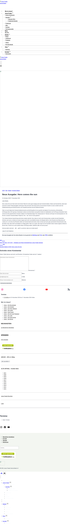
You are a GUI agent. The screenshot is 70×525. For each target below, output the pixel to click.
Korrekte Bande (9, 44)
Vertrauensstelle (9, 29)
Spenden (7, 486)
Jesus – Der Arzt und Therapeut (11, 314)
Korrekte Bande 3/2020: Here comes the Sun (11, 246)
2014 (5, 385)
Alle (6, 190)
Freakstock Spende (12, 21)
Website (24, 280)
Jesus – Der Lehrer (8, 310)
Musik (6, 36)
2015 (5, 383)
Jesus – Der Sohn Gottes (10, 317)
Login (2, 403)
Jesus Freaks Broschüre (7, 396)
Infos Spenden (4, 339)
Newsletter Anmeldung (8, 437)
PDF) (46, 235)
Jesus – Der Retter (8, 319)
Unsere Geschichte (9, 15)
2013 (5, 387)
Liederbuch (8, 38)
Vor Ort (7, 32)
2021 (5, 373)
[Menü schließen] (0, 477)
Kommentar (32, 270)
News (6, 31)
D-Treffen (6, 297)
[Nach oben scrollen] (1, 473)
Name (23, 273)
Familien (7, 27)
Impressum (8, 53)
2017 (5, 380)
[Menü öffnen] (1, 64)
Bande (9, 190)
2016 (5, 381)
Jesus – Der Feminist (9, 307)
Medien (4, 504)
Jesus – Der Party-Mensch (10, 308)
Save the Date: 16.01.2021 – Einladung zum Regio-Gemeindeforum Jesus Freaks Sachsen (21, 241)
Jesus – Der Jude (8, 315)
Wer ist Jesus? (9, 11)
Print (41, 235)
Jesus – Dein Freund (9, 312)
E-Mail (23, 276)
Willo (6, 25)
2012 (5, 389)
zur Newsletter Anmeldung (7, 327)
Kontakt (5, 521)
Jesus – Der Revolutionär (10, 305)
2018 (5, 378)
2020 (3, 190)
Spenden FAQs (11, 19)
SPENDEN (4, 335)
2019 (5, 376)
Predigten (7, 40)
